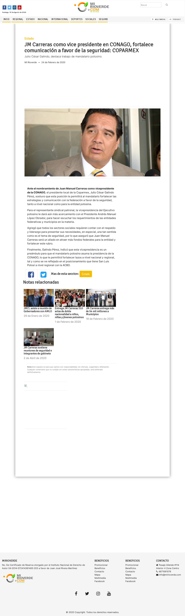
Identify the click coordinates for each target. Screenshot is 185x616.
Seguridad (105, 19)
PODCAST (176, 19)
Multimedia (100, 578)
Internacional (59, 19)
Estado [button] (86, 274)
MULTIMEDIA (160, 19)
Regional (18, 19)
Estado (30, 19)
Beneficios (100, 568)
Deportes (76, 19)
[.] (26, 386)
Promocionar (101, 565)
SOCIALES (90, 19)
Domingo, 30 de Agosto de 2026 (14, 12)
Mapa (97, 574)
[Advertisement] (92, 85)
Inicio (7, 19)
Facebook (100, 581)
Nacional (43, 19)
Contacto (99, 571)
